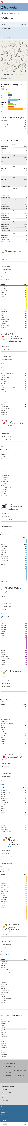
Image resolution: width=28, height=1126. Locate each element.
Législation (5, 1095)
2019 (18, 1071)
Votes (2, 281)
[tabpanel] (14, 289)
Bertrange (4, 1018)
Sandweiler (4, 1045)
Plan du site (3, 1115)
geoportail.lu (8, 78)
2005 (23, 1075)
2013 (16, 13)
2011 (21, 1075)
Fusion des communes (7, 1098)
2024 (15, 1071)
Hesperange (23, 24)
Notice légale (4, 1120)
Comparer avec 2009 (8, 89)
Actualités (4, 1089)
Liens (2, 1109)
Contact (3, 1112)
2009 (23, 1066)
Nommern (4, 1043)
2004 (4, 1068)
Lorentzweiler (4, 1036)
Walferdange (4, 1054)
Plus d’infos (18, 251)
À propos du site (5, 1118)
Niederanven (4, 1041)
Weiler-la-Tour (4, 1056)
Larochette (4, 1032)
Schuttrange (4, 1047)
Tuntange (4, 1052)
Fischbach (4, 1027)
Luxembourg (4, 1038)
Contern (3, 1025)
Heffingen (4, 1029)
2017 (18, 1075)
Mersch (3, 1040)
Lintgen (3, 1034)
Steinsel (3, 1049)
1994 (10, 1068)
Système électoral (6, 1092)
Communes (9, 15)
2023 (14, 1066)
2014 (21, 1071)
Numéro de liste (5, 279)
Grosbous (3, 24)
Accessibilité (5, 1100)
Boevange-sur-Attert (6, 1021)
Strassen (3, 1051)
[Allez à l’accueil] (2, 13)
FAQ (2, 1106)
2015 (10, 1078)
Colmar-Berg (4, 1023)
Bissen (3, 1019)
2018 (17, 1066)
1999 (7, 1068)
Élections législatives (9, 13)
